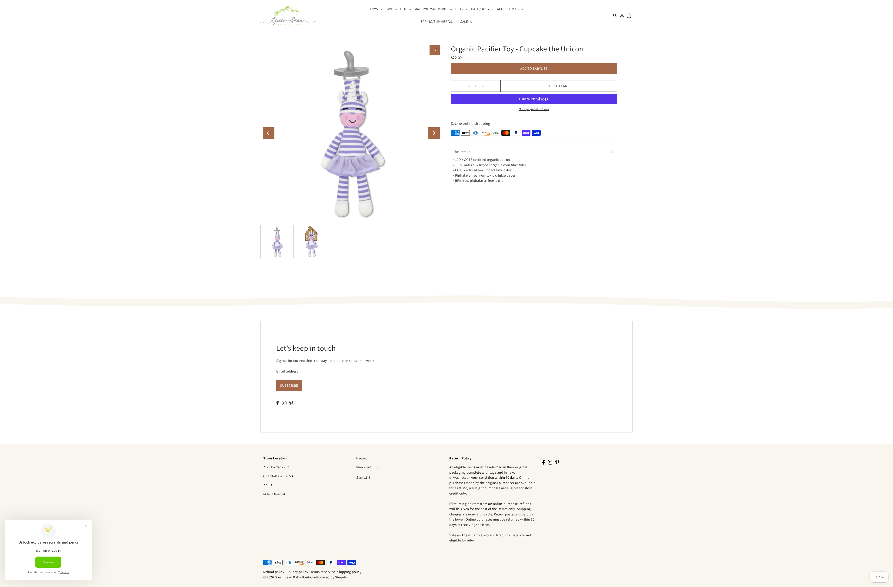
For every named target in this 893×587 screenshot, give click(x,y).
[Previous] (268, 133)
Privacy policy (297, 572)
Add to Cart (558, 86)
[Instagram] (284, 403)
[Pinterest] (291, 403)
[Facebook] (277, 403)
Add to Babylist (534, 68)
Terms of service (322, 572)
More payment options (534, 109)
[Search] (615, 15)
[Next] (434, 133)
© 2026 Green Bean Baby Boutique (289, 577)
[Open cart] (629, 15)
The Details (461, 151)
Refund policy (273, 572)
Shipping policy (349, 572)
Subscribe (289, 385)
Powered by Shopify (331, 577)
